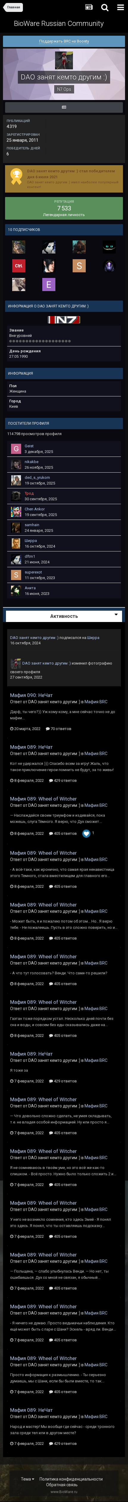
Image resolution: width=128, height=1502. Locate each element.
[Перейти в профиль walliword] (79, 247)
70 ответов (60, 728)
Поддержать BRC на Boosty (64, 41)
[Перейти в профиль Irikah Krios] (109, 265)
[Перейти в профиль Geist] (16, 449)
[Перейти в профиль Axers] (109, 247)
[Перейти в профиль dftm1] (48, 247)
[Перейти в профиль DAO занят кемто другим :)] (16, 664)
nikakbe (31, 461)
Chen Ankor (35, 509)
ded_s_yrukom (37, 477)
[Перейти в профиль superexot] (79, 265)
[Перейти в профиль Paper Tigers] (18, 265)
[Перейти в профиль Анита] (16, 591)
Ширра (31, 540)
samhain (32, 525)
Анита (30, 588)
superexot (33, 572)
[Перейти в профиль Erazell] (48, 284)
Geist (29, 446)
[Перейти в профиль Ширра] (16, 543)
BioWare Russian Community (59, 23)
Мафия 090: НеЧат (31, 695)
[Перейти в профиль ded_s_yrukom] (16, 480)
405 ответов (65, 833)
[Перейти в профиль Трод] (16, 496)
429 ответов (65, 780)
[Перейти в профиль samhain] (16, 528)
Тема (26, 1479)
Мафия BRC (96, 701)
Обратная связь (62, 1484)
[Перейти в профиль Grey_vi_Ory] (18, 284)
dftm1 (30, 556)
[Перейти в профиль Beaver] (18, 247)
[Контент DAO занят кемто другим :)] (64, 107)
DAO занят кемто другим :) (34, 637)
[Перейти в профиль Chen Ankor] (16, 512)
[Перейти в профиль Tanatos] (48, 265)
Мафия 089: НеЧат (31, 747)
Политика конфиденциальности (71, 1479)
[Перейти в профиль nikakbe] (16, 464)
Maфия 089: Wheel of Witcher (43, 799)
